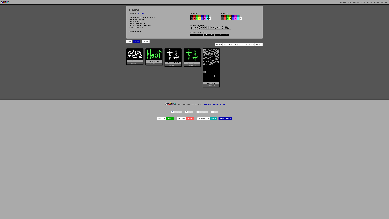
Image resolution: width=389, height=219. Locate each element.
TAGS (363, 2)
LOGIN (376, 2)
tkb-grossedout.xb (173, 63)
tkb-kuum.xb (135, 61)
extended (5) (209, 34)
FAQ (349, 2)
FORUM (369, 2)
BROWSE (343, 2)
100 (222, 16)
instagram (203, 112)
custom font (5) (196, 34)
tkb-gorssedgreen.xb (192, 63)
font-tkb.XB (211, 83)
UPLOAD (356, 2)
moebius (213, 118)
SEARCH (384, 2)
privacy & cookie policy (214, 104)
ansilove (170, 118)
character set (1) (222, 34)
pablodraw (190, 118)
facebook (178, 112)
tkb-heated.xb (154, 61)
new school (141, 13)
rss (216, 112)
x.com (190, 112)
